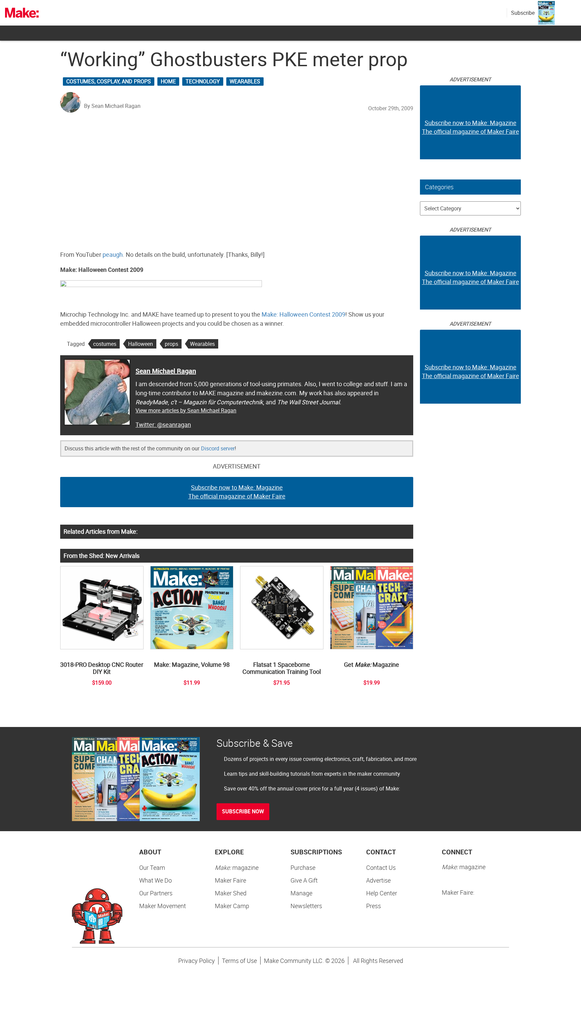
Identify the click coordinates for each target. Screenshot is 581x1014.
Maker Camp (232, 906)
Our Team (152, 867)
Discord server (218, 448)
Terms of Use (239, 961)
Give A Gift (304, 880)
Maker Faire (230, 880)
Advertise (378, 880)
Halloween (140, 344)
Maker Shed (230, 893)
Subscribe (523, 12)
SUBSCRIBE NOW (243, 811)
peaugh (113, 254)
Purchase (302, 867)
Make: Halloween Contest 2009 (303, 314)
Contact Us (381, 867)
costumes (104, 344)
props (171, 344)
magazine (237, 867)
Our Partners (155, 893)
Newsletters (306, 906)
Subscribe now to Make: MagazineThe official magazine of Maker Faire (236, 491)
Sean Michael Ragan (165, 370)
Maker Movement (162, 906)
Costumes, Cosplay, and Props (108, 81)
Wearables (245, 81)
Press (373, 906)
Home (168, 81)
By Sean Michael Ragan (112, 106)
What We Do (155, 880)
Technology (203, 81)
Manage (301, 893)
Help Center (381, 893)
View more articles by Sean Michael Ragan (185, 410)
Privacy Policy (196, 961)
